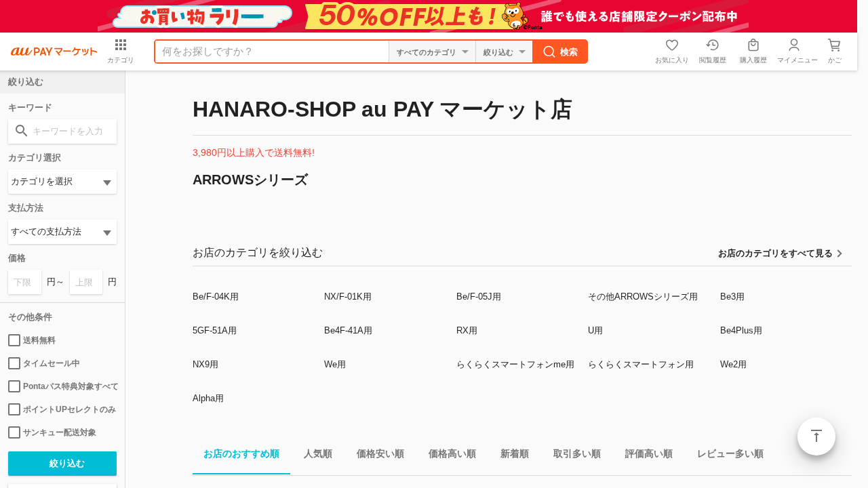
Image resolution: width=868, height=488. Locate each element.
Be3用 (732, 296)
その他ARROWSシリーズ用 (643, 296)
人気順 (318, 453)
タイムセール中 (51, 363)
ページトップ (816, 436)
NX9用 (205, 364)
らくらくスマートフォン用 (641, 364)
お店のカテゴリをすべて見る (775, 253)
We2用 (733, 364)
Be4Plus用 (741, 330)
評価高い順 (649, 453)
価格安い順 (380, 453)
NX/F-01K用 (348, 296)
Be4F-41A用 (348, 330)
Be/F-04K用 (216, 296)
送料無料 (39, 340)
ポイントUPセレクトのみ (69, 409)
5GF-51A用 (215, 330)
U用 (595, 330)
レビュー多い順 (730, 453)
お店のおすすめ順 (241, 453)
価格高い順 (452, 453)
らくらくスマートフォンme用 (515, 364)
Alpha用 (208, 398)
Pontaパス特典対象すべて (70, 386)
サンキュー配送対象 (59, 432)
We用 (335, 364)
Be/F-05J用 (478, 296)
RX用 (466, 330)
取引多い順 (577, 453)
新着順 (514, 453)
